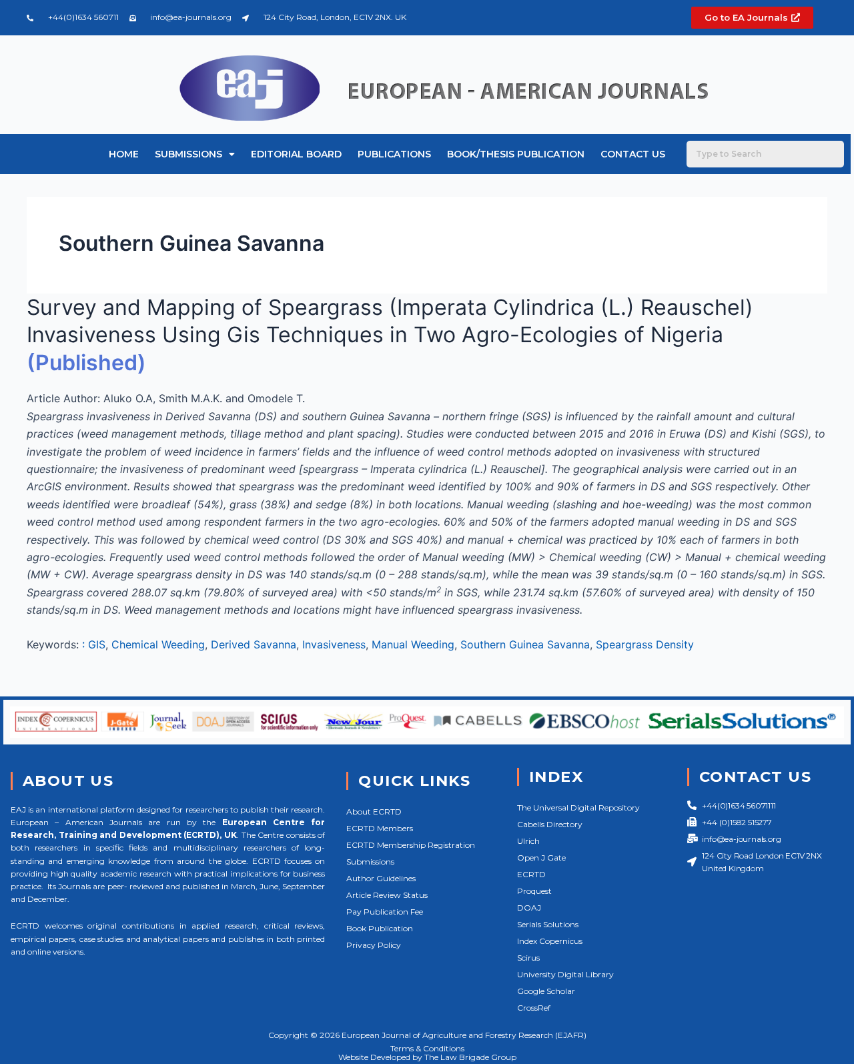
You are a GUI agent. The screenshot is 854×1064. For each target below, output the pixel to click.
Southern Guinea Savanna (525, 644)
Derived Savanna (253, 644)
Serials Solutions (547, 924)
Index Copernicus (549, 941)
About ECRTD (374, 812)
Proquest (534, 891)
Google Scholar (546, 991)
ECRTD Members (379, 828)
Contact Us (632, 154)
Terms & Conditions (427, 1048)
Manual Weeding (413, 644)
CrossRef (533, 1008)
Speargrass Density (645, 644)
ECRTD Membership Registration (410, 845)
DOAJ (529, 908)
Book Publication (379, 928)
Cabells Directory (549, 824)
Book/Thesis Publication (515, 154)
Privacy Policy (373, 945)
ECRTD (531, 874)
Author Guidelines (381, 878)
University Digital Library (565, 974)
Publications (394, 154)
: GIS (93, 644)
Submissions (188, 154)
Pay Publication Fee (384, 912)
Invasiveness (334, 644)
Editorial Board (296, 154)
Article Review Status (387, 895)
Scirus (528, 958)
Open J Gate (541, 858)
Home (124, 154)
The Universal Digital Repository (578, 808)
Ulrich (528, 841)
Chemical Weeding (158, 644)
